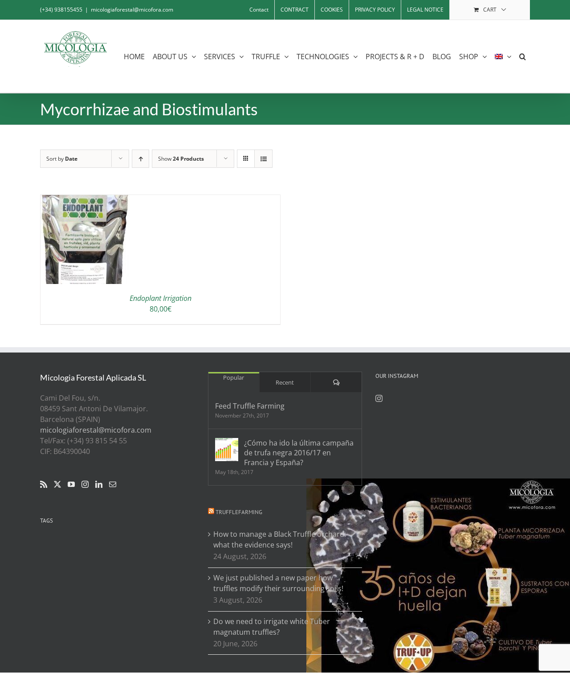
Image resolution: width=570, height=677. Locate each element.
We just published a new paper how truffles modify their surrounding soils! (278, 583)
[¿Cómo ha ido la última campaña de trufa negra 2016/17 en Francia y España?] (226, 449)
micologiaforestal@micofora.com (132, 9)
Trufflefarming (239, 512)
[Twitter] (57, 484)
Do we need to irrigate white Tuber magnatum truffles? (271, 626)
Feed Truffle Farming (250, 406)
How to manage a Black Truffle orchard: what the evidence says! (279, 539)
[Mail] (112, 484)
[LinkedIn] (98, 484)
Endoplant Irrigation (160, 298)
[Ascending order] (140, 159)
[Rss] (43, 484)
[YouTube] (71, 484)
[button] (522, 56)
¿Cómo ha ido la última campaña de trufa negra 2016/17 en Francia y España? (299, 452)
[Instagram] (85, 484)
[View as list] (263, 158)
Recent (285, 382)
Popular (233, 377)
